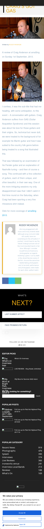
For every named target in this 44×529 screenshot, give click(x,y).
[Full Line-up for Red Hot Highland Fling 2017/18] (7, 432)
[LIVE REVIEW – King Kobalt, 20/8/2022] (7, 371)
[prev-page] (3, 332)
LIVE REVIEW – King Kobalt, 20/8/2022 (28, 369)
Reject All (22, 524)
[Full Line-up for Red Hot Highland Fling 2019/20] (7, 422)
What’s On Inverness (22, 358)
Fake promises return (16, 325)
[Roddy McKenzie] (10, 248)
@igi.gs (22, 345)
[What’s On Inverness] (7, 361)
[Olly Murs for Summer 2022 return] (7, 387)
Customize (22, 519)
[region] (22, 510)
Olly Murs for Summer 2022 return (26, 379)
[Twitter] (12, 281)
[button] (3, 3)
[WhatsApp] (18, 281)
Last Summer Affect (15, 314)
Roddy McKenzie (15, 44)
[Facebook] (5, 281)
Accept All (22, 513)
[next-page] (7, 332)
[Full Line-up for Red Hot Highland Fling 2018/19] (7, 412)
